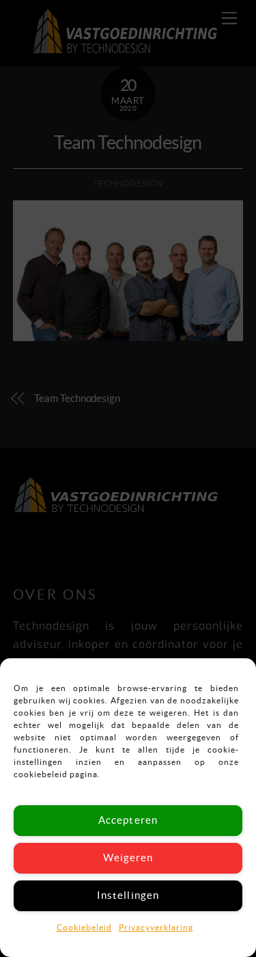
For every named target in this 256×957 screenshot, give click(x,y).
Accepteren (128, 820)
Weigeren (128, 857)
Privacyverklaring (156, 927)
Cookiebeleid (84, 927)
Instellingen (128, 895)
